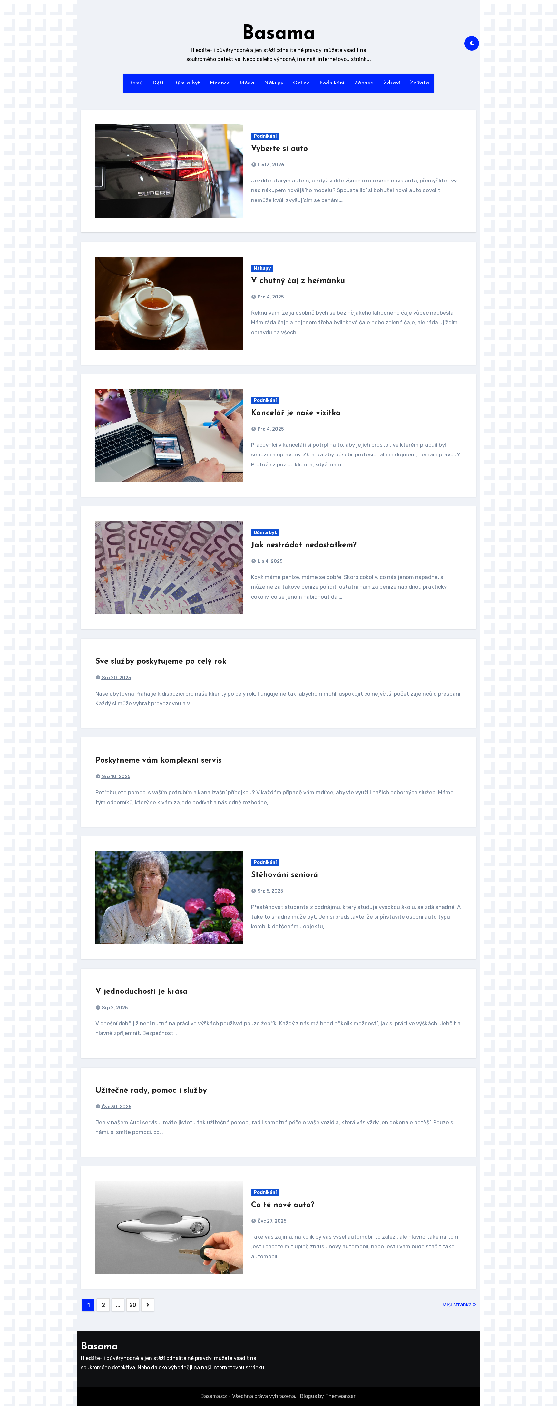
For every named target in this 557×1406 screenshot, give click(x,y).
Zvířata (419, 83)
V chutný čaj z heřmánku (298, 281)
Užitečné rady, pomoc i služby (151, 1091)
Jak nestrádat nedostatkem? (304, 545)
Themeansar (340, 1396)
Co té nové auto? (282, 1205)
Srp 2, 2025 (114, 1008)
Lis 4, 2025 (269, 561)
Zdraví (392, 83)
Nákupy (273, 83)
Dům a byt (186, 83)
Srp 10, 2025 (115, 776)
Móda (246, 83)
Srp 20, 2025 (116, 677)
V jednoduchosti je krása (141, 992)
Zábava (364, 83)
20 (132, 1305)
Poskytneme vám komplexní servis (158, 761)
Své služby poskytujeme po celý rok (160, 662)
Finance (220, 83)
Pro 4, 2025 (270, 297)
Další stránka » (458, 1305)
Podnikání (332, 83)
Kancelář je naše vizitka (296, 413)
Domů (135, 83)
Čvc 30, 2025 (116, 1106)
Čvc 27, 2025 (271, 1221)
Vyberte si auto (279, 149)
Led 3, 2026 (270, 165)
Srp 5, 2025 (270, 891)
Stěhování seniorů (284, 875)
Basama (279, 34)
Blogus (308, 1396)
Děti (157, 83)
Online (301, 83)
